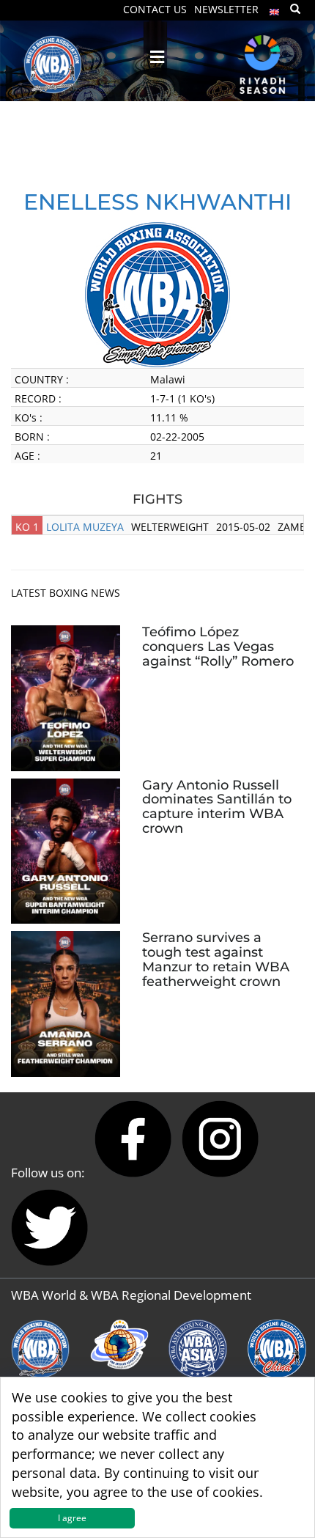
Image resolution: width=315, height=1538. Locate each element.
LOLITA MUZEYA (85, 527)
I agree (72, 1518)
